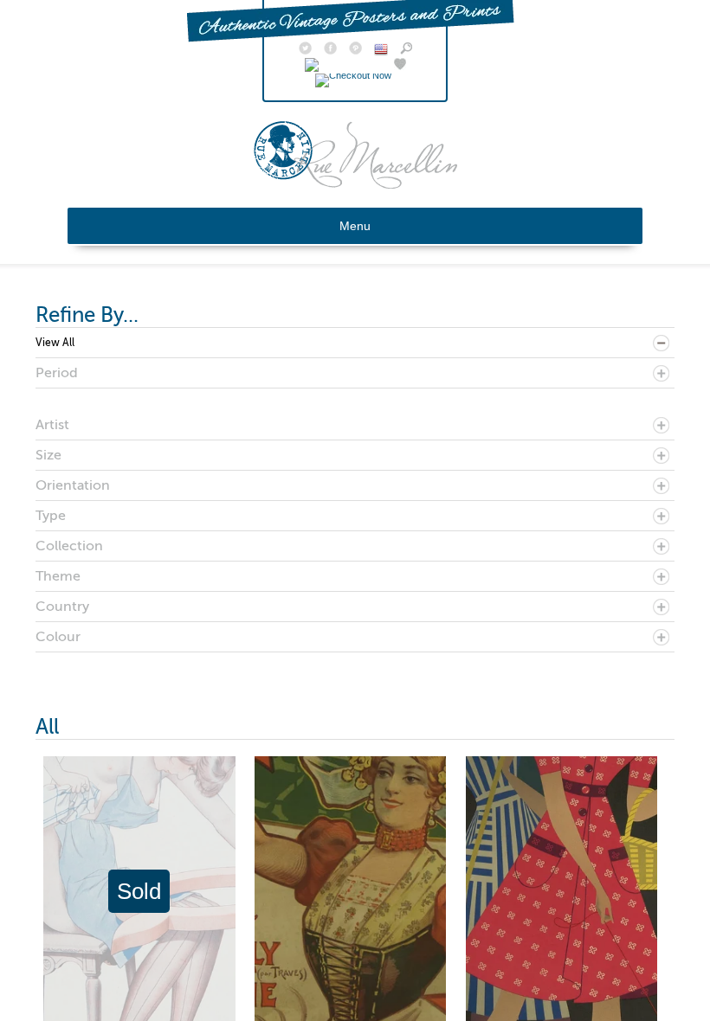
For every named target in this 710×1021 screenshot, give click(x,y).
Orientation (73, 485)
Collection (69, 546)
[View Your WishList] (400, 66)
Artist (52, 425)
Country (62, 606)
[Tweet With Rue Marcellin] (305, 50)
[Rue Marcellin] (355, 184)
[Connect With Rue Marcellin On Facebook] (330, 50)
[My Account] (343, 66)
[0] (355, 75)
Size (48, 455)
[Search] (406, 50)
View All (55, 343)
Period (57, 373)
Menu (355, 226)
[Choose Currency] (381, 52)
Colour (58, 637)
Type (51, 515)
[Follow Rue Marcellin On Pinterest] (355, 50)
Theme (58, 576)
